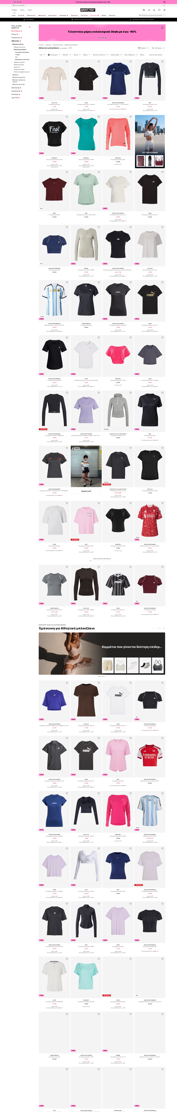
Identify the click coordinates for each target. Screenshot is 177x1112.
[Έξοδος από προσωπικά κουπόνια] (144, 10)
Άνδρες (22, 10)
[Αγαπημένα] (159, 10)
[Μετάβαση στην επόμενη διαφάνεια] (163, 628)
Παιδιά (30, 10)
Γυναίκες (14, 10)
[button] (143, 48)
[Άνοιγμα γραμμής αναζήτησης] (139, 15)
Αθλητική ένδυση (58, 45)
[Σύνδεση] (149, 10)
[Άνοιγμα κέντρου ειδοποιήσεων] (154, 10)
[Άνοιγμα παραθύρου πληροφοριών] (164, 2)
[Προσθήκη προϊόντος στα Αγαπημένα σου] (67, 62)
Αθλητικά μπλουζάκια (71, 45)
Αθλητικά (48, 45)
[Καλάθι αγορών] (164, 10)
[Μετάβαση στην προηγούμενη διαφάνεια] (154, 628)
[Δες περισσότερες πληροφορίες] (54, 112)
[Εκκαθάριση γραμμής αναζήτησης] (164, 15)
